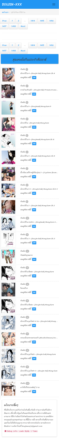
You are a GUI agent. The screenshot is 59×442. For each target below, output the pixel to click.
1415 (42, 21)
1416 (51, 21)
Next (23, 26)
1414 (33, 21)
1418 (13, 26)
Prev (4, 21)
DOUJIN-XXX (12, 4)
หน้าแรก (5, 12)
